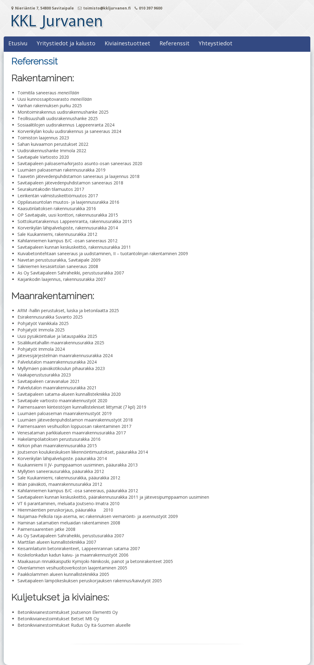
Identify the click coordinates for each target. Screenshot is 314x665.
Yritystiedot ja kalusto (66, 43)
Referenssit (174, 43)
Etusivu (18, 43)
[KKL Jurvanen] (57, 30)
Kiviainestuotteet (127, 43)
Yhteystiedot (215, 43)
